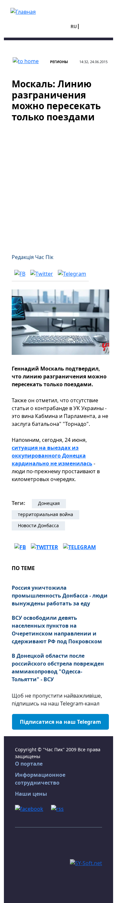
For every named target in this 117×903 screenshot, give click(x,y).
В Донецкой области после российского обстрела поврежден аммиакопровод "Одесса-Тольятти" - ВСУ (58, 667)
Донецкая (49, 503)
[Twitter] (41, 273)
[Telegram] (72, 273)
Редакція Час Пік (32, 257)
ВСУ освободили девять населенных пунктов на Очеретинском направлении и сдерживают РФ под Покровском (57, 629)
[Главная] (23, 11)
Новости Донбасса (38, 525)
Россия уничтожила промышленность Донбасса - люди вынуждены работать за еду (60, 595)
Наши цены (31, 793)
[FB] (19, 273)
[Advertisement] (58, 184)
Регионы (59, 61)
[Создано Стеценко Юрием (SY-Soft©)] (86, 862)
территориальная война (45, 514)
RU (74, 26)
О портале (29, 763)
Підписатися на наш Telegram (60, 721)
